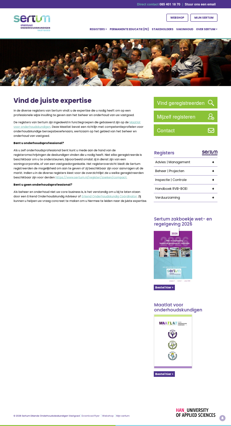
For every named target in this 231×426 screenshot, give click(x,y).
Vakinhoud (184, 29)
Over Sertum (206, 29)
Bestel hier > (164, 287)
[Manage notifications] (222, 418)
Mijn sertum (203, 18)
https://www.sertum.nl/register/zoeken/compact (91, 177)
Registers (97, 29)
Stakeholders (162, 29)
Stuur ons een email (200, 4)
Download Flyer (91, 416)
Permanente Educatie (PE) (129, 29)
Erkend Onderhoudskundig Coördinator (109, 196)
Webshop (177, 18)
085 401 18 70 (170, 4)
